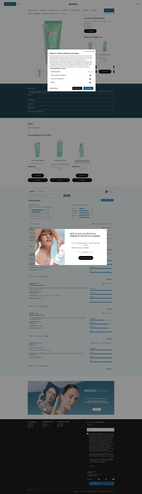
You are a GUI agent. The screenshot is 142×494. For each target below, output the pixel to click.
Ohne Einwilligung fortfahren (89, 51)
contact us (85, 251)
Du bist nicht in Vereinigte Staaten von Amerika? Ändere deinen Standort (86, 244)
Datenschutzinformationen (55, 68)
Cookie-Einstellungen (54, 88)
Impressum (63, 68)
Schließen (105, 230)
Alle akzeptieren (88, 88)
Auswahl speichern (77, 88)
